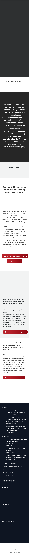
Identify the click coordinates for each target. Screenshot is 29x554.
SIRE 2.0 (9, 222)
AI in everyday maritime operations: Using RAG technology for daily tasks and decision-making (16, 441)
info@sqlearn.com (9, 475)
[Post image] (3, 411)
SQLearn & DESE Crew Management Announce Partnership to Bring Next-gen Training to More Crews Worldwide (16, 419)
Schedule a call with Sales (15, 54)
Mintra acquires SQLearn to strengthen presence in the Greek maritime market (15, 411)
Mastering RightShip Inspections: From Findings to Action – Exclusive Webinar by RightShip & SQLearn (16, 428)
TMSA (14, 222)
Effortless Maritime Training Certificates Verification (15, 449)
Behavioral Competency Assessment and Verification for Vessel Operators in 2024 (16, 456)
